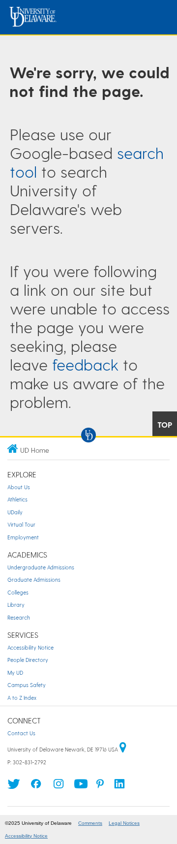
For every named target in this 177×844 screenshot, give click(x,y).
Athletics (17, 499)
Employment (23, 537)
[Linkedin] (119, 786)
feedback (85, 364)
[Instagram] (58, 786)
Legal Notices (124, 823)
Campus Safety (26, 685)
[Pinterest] (100, 786)
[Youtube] (81, 786)
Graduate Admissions (33, 579)
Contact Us (21, 733)
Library (16, 604)
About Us (18, 487)
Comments (90, 823)
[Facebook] (36, 786)
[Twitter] (13, 786)
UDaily (15, 512)
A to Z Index (21, 697)
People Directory (27, 659)
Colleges (18, 592)
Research (18, 617)
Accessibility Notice (30, 647)
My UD (15, 672)
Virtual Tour (21, 524)
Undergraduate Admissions (40, 567)
